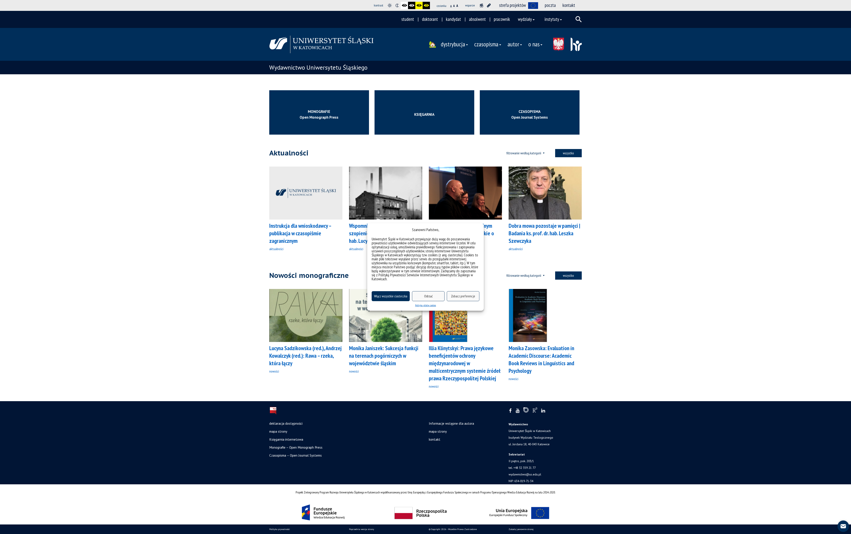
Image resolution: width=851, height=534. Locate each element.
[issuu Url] (526, 410)
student (407, 19)
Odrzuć (428, 296)
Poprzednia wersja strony (361, 529)
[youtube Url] (517, 410)
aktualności (276, 249)
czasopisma (486, 44)
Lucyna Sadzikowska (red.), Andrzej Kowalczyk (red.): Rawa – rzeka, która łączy (305, 355)
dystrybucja (453, 44)
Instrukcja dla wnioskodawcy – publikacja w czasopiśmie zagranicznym (300, 233)
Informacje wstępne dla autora (451, 423)
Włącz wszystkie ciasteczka (390, 296)
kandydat (453, 19)
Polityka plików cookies (425, 305)
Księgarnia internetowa (286, 439)
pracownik (502, 19)
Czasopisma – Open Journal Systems (295, 455)
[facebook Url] (510, 410)
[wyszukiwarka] (579, 19)
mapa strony (278, 431)
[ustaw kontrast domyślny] (389, 5)
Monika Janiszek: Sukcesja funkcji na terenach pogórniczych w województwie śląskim (383, 355)
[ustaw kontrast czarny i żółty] (419, 5)
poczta (550, 5)
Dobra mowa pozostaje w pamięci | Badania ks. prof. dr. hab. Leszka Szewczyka (544, 233)
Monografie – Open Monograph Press (295, 447)
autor (513, 44)
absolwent (477, 19)
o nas (534, 44)
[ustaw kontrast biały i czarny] (411, 5)
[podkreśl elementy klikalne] (488, 5)
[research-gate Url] (535, 410)
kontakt (568, 5)
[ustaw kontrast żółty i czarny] (426, 5)
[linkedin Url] (543, 410)
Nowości (274, 371)
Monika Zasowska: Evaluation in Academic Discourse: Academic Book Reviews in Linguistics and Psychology (541, 359)
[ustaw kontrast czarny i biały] (404, 5)
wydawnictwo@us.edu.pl (525, 474)
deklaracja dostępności (286, 423)
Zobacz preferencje (463, 296)
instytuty (552, 19)
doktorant (430, 19)
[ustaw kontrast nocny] (397, 5)
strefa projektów (512, 5)
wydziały (525, 19)
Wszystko (568, 153)
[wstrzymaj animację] (481, 5)
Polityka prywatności (279, 529)
